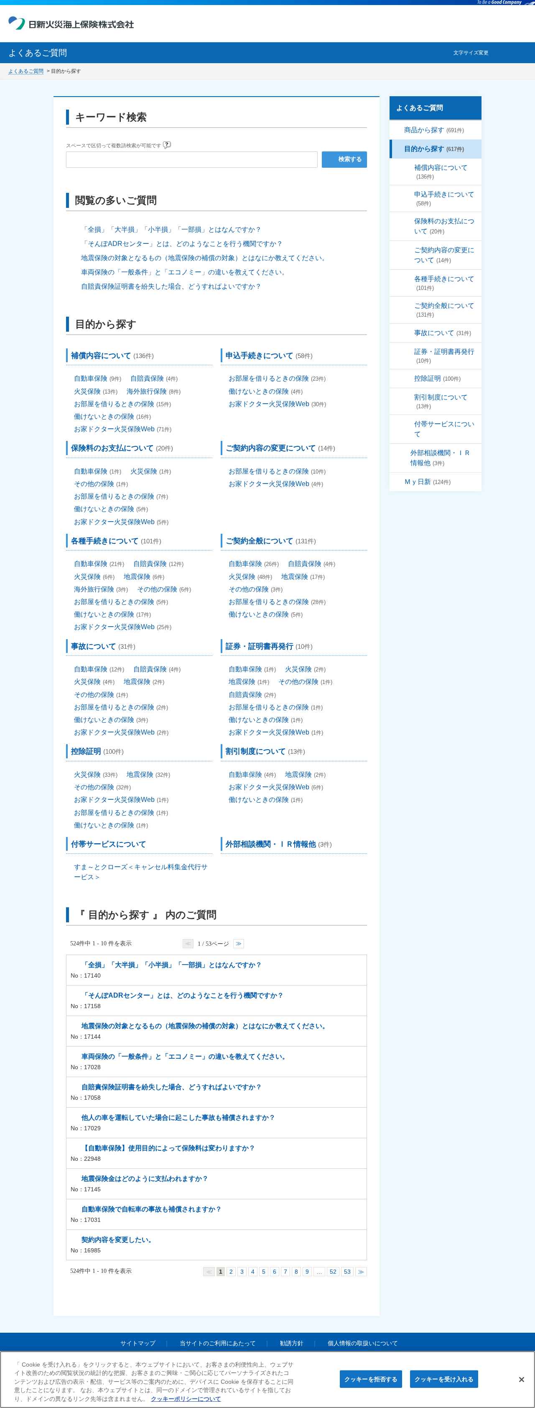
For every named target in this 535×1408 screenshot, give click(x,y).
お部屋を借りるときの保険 (122, 403)
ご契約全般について (444, 310)
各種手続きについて (444, 283)
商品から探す (434, 129)
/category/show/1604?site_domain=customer (398, 482)
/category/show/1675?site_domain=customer (408, 352)
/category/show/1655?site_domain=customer (408, 221)
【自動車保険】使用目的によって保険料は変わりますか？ (168, 1148)
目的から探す (434, 148)
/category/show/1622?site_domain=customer (398, 149)
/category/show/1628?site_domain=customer (408, 168)
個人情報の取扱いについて (363, 1343)
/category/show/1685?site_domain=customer (408, 379)
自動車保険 (97, 378)
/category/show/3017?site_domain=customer (408, 424)
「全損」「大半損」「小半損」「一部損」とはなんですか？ (171, 229)
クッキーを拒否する (370, 1379)
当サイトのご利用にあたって (218, 1343)
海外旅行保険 (154, 391)
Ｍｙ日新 (427, 481)
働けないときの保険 (112, 416)
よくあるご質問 (25, 71)
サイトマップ (137, 1343)
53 (347, 1271)
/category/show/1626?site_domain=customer (408, 306)
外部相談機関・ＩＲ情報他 (440, 457)
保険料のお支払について (444, 226)
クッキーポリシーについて (186, 1399)
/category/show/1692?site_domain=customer (408, 397)
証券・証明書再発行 (444, 356)
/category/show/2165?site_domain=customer (408, 194)
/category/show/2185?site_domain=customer (408, 250)
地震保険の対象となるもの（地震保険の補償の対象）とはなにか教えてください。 (205, 257)
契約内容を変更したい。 (118, 1239)
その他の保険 (101, 483)
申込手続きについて (444, 199)
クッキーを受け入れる (444, 1379)
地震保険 (144, 576)
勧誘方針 (291, 1343)
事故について (442, 332)
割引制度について (441, 402)
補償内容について (441, 172)
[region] (267, 1379)
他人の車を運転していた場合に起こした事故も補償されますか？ (178, 1117)
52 (333, 1271)
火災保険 (95, 391)
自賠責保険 (154, 378)
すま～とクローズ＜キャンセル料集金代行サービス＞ (141, 872)
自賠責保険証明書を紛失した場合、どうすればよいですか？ (171, 286)
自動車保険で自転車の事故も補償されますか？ (152, 1209)
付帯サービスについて (444, 429)
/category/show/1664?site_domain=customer (408, 333)
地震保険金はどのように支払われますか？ (145, 1178)
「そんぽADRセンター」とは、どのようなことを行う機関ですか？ (182, 243)
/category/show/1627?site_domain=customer (408, 279)
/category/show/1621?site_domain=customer (398, 130)
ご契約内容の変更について (444, 255)
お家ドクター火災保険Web (122, 429)
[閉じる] (521, 1379)
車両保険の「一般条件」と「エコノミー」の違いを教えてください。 (184, 272)
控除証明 (437, 378)
